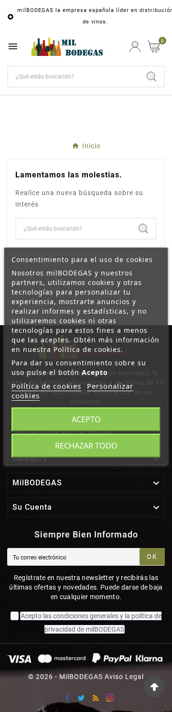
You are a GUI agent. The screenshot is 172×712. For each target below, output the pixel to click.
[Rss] (95, 697)
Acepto (86, 419)
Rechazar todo (86, 445)
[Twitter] (81, 697)
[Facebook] (66, 697)
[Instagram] (109, 697)
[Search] (151, 76)
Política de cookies (46, 386)
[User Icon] (134, 46)
